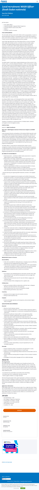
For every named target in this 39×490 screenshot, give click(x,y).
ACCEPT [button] (23, 488)
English (5, 478)
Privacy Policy (16, 481)
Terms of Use (10, 481)
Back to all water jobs (7, 462)
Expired (19, 410)
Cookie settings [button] (16, 488)
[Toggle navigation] (37, 1)
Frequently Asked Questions (26, 481)
